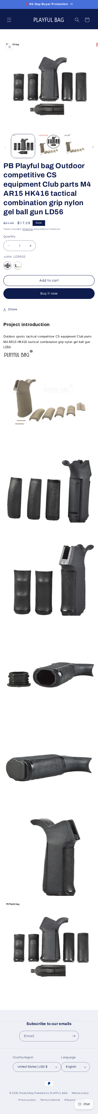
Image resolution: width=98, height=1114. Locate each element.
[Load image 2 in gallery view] (49, 146)
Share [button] (12, 309)
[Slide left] (5, 147)
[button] (9, 20)
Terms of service (50, 1100)
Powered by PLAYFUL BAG (50, 1093)
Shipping (27, 229)
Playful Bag (26, 1093)
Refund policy (80, 1093)
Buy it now (49, 293)
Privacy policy (27, 1100)
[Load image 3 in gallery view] (75, 146)
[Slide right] (93, 147)
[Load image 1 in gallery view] (23, 146)
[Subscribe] (74, 1036)
